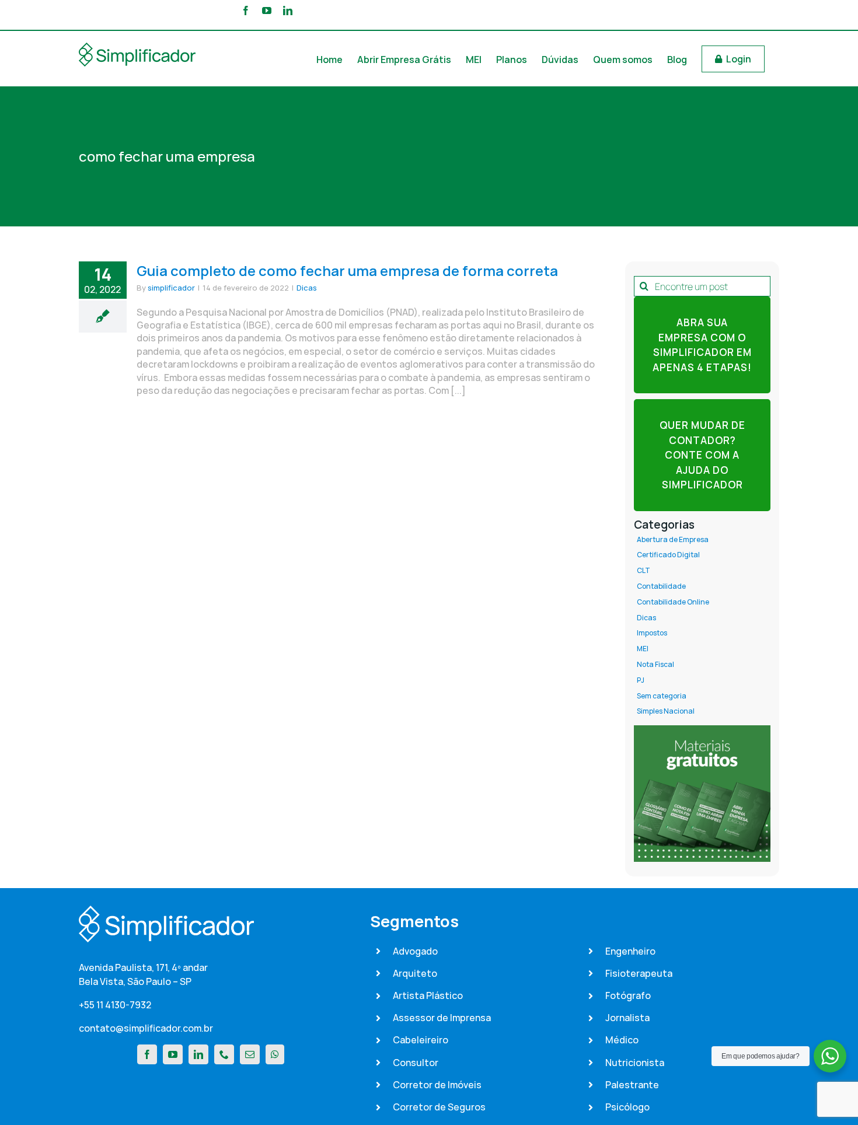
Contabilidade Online (673, 602)
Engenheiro (630, 951)
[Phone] (224, 1054)
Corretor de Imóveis (437, 1084)
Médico (622, 1039)
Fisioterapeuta (638, 973)
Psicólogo (627, 1106)
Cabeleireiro (420, 1039)
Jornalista (627, 1017)
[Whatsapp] (275, 1054)
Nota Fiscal (655, 664)
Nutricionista (634, 1062)
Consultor (415, 1062)
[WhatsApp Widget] (830, 1056)
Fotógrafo (628, 995)
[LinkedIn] (198, 1054)
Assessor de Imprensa (442, 1017)
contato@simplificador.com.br (146, 1028)
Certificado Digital (668, 555)
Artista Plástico (428, 995)
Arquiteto (415, 973)
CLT (643, 570)
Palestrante (632, 1084)
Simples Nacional (666, 711)
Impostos (652, 633)
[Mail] (250, 1054)
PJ (640, 680)
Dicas (307, 287)
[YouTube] (173, 1054)
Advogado (415, 951)
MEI (642, 649)
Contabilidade (661, 586)
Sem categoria (661, 696)
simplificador (171, 287)
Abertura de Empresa (673, 539)
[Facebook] (147, 1054)
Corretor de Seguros (439, 1106)
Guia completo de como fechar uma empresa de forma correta (347, 270)
